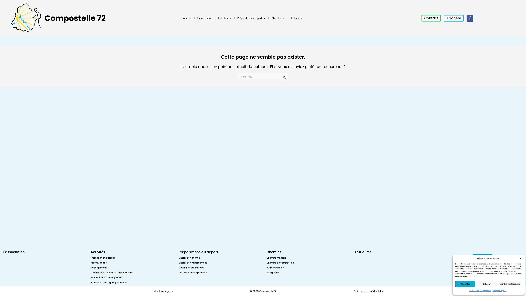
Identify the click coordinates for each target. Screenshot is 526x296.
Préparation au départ (249, 18)
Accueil (187, 18)
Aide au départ (99, 262)
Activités (223, 18)
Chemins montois (276, 257)
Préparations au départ (198, 252)
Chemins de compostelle (280, 262)
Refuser (487, 284)
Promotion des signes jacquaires (109, 282)
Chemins (276, 18)
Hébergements (99, 267)
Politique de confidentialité (480, 291)
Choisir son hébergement (193, 262)
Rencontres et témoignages (106, 277)
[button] (520, 258)
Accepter (465, 284)
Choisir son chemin (189, 257)
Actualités (296, 18)
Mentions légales (500, 291)
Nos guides (272, 272)
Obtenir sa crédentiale (191, 267)
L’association (204, 18)
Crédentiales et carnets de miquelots (111, 272)
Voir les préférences (510, 284)
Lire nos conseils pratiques (193, 272)
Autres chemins (275, 267)
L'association (14, 252)
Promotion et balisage (103, 257)
